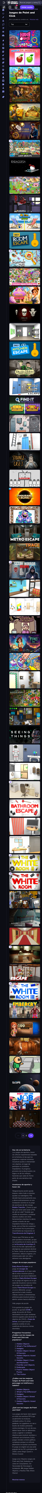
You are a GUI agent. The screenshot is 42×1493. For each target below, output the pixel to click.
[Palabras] (3, 80)
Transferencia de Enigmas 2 (23, 1233)
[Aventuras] (3, 48)
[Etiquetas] (3, 97)
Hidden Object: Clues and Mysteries (25, 1361)
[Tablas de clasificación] (3, 35)
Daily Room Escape (20, 1266)
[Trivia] (3, 91)
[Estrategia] (3, 70)
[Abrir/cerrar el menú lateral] (3, 2)
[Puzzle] (3, 84)
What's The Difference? (26, 1346)
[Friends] (4, 7)
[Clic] (3, 55)
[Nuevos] (3, 17)
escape (22, 1269)
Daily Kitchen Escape (28, 1278)
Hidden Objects (23, 1344)
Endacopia (21, 1367)
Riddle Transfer (18, 1207)
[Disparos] (3, 66)
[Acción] (3, 41)
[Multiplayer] (3, 32)
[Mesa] (3, 77)
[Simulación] (3, 88)
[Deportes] (3, 62)
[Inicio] (3, 10)
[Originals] (3, 28)
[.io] (3, 73)
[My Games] (10, 7)
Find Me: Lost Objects (26, 1365)
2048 (28, 1310)
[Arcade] (3, 44)
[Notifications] (16, 7)
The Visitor (21, 1374)
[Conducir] (3, 59)
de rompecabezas (20, 1270)
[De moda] (3, 21)
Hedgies (20, 1348)
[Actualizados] (3, 24)
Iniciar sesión (27, 7)
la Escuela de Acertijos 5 (25, 1244)
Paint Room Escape (25, 1287)
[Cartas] (3, 51)
